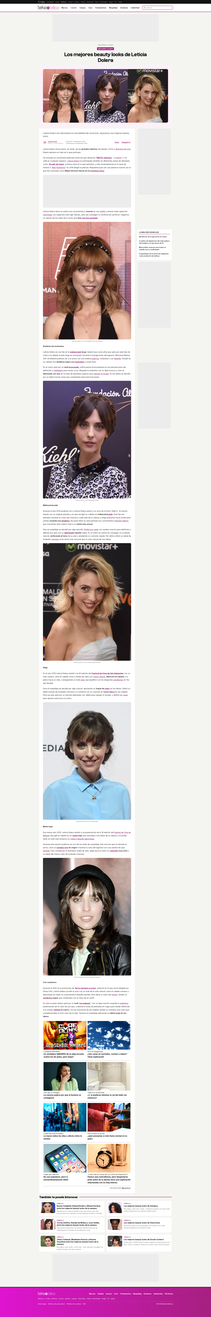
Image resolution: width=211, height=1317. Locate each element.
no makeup (85, 1003)
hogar (104, 1299)
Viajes (120, 2)
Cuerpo (83, 8)
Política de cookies (73, 1304)
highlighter (58, 370)
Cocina (70, 2)
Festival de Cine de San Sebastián (108, 673)
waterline (124, 1003)
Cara (90, 8)
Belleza (63, 2)
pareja (74, 1299)
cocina (61, 1299)
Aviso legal (42, 1304)
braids (110, 514)
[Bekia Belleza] (48, 7)
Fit (115, 2)
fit (108, 1299)
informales (47, 215)
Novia (118, 158)
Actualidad (50, 2)
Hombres (124, 8)
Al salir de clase (56, 164)
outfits (102, 211)
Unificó (57, 1010)
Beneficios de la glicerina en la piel (153, 237)
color (107, 688)
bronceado (74, 367)
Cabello (73, 8)
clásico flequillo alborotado (82, 839)
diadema (66, 521)
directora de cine (123, 149)
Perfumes (169, 1294)
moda (48, 1299)
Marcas (64, 8)
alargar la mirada (101, 374)
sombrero (47, 998)
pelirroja (95, 358)
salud (89, 1299)
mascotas (81, 1299)
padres (67, 1299)
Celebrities (135, 8)
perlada (46, 851)
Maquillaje (113, 8)
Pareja (83, 2)
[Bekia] (41, 2)
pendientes (118, 680)
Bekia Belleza (102, 45)
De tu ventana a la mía (85, 988)
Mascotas (90, 2)
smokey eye (62, 847)
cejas (125, 695)
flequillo (117, 358)
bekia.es (41, 1299)
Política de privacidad (56, 1304)
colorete (114, 851)
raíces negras (99, 677)
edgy (83, 680)
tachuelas (79, 362)
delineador (69, 533)
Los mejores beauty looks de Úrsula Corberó (144, 1239)
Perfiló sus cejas (91, 529)
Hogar (111, 2)
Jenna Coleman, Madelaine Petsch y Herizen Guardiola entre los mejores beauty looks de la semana (77, 1241)
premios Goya (97, 171)
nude (117, 1013)
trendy (114, 995)
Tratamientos (100, 8)
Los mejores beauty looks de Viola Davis (142, 1223)
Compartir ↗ (126, 142)
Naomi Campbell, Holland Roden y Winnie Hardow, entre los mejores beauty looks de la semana (79, 1207)
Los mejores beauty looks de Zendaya (141, 1206)
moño (75, 835)
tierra (112, 692)
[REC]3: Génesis (104, 158)
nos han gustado (90, 218)
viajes (112, 1299)
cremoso (55, 539)
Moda (57, 2)
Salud (97, 2)
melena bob (75, 352)
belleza (54, 1299)
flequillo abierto (121, 521)
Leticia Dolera (73, 161)
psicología (96, 1299)
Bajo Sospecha (58, 167)
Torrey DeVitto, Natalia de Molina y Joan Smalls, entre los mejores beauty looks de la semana (78, 1224)
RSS (84, 1304)
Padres (76, 2)
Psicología (103, 2)
